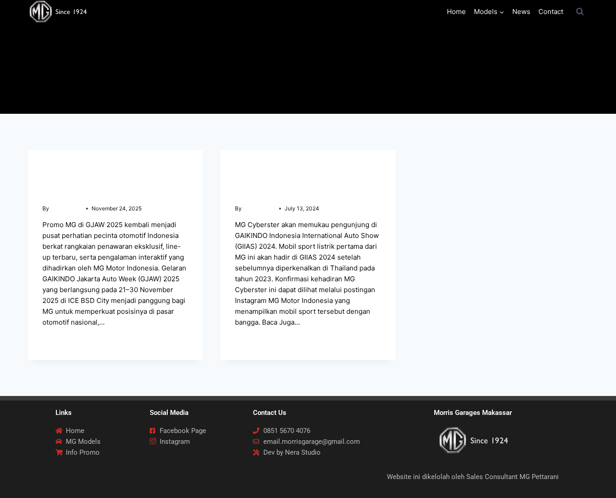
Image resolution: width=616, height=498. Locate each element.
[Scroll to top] (594, 476)
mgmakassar (67, 208)
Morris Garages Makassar (473, 413)
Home (456, 11)
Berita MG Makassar (71, 168)
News (521, 11)
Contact (550, 11)
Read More (63, 340)
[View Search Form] (580, 12)
